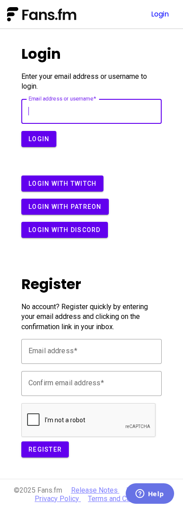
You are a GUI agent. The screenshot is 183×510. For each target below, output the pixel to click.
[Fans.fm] (59, 14)
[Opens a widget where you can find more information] (149, 494)
